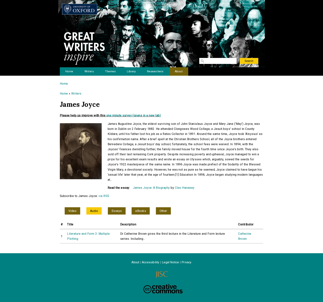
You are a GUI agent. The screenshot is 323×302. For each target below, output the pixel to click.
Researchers (155, 71)
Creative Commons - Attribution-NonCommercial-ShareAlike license (163, 288)
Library (131, 71)
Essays (117, 211)
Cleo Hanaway (185, 187)
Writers (89, 71)
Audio (94, 211)
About (179, 71)
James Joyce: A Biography (151, 187)
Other (163, 211)
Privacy (186, 262)
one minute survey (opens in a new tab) (133, 115)
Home (69, 71)
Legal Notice (170, 262)
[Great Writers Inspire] (79, 9)
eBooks (140, 211)
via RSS (104, 196)
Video (72, 211)
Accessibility (150, 262)
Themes (110, 71)
